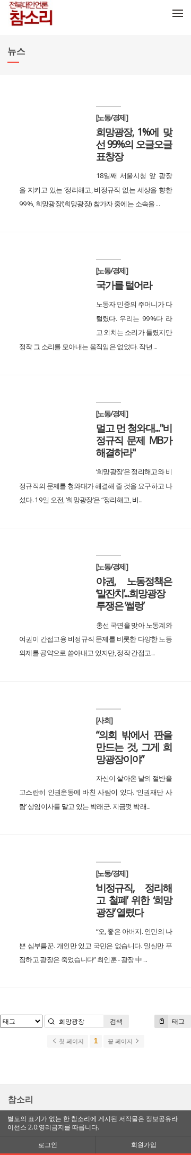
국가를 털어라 (124, 284)
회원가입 (144, 1144)
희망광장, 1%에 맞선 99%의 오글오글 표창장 (134, 143)
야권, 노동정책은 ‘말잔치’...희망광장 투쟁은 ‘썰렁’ (134, 593)
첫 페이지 (70, 1041)
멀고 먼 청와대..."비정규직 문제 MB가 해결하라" (134, 439)
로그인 (47, 1144)
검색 (116, 1021)
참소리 (20, 1099)
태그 (177, 1021)
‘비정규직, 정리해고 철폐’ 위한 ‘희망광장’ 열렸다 (134, 899)
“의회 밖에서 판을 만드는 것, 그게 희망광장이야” (134, 746)
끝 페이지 (121, 1041)
